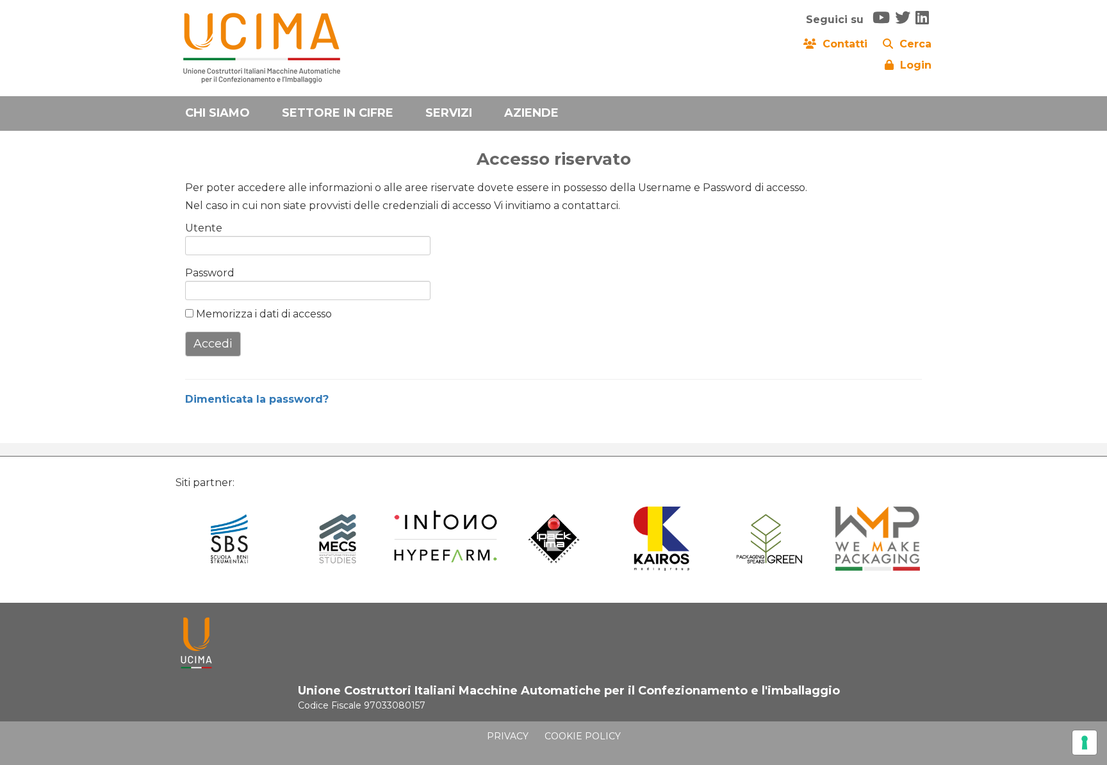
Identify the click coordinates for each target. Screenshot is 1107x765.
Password (205, 273)
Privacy (508, 736)
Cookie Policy (583, 736)
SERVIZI (448, 113)
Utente (203, 228)
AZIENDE (531, 113)
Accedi (213, 344)
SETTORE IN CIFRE (337, 113)
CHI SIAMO (217, 113)
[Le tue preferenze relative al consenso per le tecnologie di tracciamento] (1084, 742)
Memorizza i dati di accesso (262, 314)
